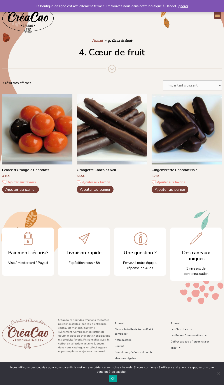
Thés (174, 348)
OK (113, 378)
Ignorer (183, 6)
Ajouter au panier (20, 189)
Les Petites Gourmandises (187, 335)
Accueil (97, 40)
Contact (119, 346)
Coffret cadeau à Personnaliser (190, 341)
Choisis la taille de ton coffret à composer (134, 332)
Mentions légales (125, 358)
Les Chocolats (179, 329)
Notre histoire (123, 340)
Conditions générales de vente (134, 352)
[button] (217, 15)
